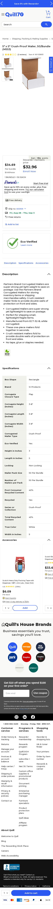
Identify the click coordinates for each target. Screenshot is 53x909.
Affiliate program (23, 824)
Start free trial (40, 183)
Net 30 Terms (26, 766)
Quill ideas (24, 818)
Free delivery (15, 200)
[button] (51, 3)
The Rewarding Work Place (15, 846)
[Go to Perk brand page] (13, 658)
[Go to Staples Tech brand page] (41, 658)
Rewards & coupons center (42, 766)
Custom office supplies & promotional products (26, 775)
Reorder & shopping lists (43, 738)
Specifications (26, 263)
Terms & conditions (11, 886)
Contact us (6, 800)
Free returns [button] (14, 217)
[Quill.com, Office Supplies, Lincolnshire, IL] (12, 867)
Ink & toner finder (42, 745)
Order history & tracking (8, 738)
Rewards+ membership (25, 738)
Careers (5, 851)
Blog (3, 841)
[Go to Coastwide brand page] (27, 647)
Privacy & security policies (5, 793)
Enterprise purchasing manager (24, 793)
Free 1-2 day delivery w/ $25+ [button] (17, 602)
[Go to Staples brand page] (27, 658)
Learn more (26, 245)
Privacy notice (30, 886)
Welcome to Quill (9, 836)
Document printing (24, 784)
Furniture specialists (24, 801)
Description (10, 263)
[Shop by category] (3, 14)
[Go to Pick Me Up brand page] (41, 647)
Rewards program (23, 745)
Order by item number (43, 757)
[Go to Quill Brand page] (13, 647)
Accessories (42, 263)
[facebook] (33, 717)
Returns (5, 744)
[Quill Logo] (14, 14)
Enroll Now (29, 171)
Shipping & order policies (8, 774)
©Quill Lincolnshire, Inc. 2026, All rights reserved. (23, 877)
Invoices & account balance (6, 759)
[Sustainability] (8, 352)
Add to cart (31, 893)
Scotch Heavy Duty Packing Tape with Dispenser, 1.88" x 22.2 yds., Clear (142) (18, 581)
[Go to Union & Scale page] (19, 668)
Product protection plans (24, 810)
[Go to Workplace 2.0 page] (33, 668)
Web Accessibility (10, 855)
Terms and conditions (28, 701)
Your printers (43, 751)
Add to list (13, 224)
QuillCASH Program (24, 752)
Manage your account (7, 750)
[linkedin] (24, 717)
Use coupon (40, 693)
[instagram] (16, 717)
